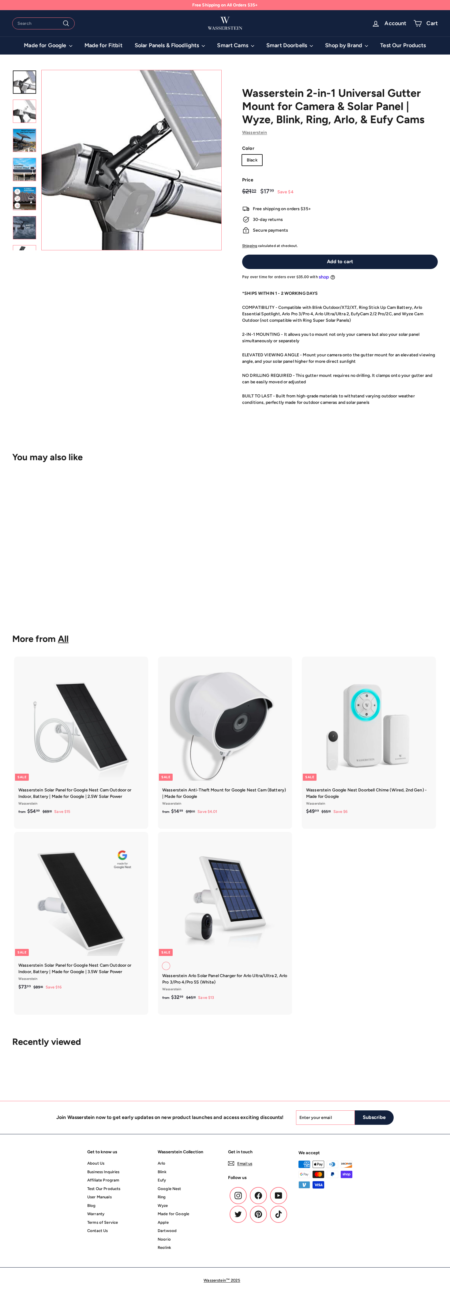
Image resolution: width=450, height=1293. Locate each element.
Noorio (164, 1239)
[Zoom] (131, 160)
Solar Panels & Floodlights (168, 45)
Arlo (162, 1163)
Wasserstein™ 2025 (222, 1280)
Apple (163, 1222)
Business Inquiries (103, 1172)
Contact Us (97, 1230)
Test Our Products (403, 45)
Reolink (164, 1247)
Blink (162, 1172)
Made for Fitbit (103, 45)
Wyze (163, 1205)
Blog (91, 1205)
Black (252, 160)
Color (248, 148)
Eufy (162, 1180)
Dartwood (167, 1230)
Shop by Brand (344, 45)
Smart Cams (233, 45)
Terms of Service (102, 1222)
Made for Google (45, 45)
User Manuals (99, 1197)
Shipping (249, 246)
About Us (95, 1163)
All (63, 638)
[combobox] (43, 23)
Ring (162, 1197)
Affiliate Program (103, 1180)
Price (247, 180)
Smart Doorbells (287, 45)
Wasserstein (254, 132)
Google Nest (169, 1188)
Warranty (95, 1213)
